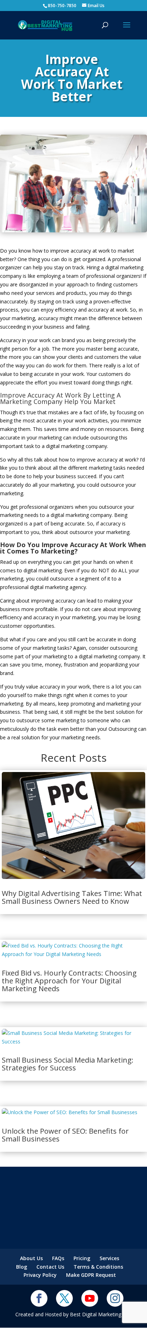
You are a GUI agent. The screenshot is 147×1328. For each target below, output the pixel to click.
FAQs (58, 1258)
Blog (21, 1266)
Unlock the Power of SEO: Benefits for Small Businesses (65, 1135)
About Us (31, 1258)
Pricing (82, 1258)
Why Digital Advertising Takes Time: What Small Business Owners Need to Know (72, 897)
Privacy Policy (40, 1275)
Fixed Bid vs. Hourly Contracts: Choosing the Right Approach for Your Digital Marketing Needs (69, 980)
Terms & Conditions (98, 1266)
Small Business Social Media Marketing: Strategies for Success (67, 1064)
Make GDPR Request (91, 1275)
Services (109, 1258)
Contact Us (50, 1266)
